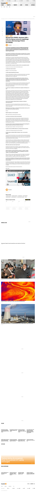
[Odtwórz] (18, 28)
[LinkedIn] (31, 483)
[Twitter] (29, 483)
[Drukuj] (2, 31)
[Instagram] (34, 483)
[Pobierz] (2, 33)
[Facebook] (28, 483)
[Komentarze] (2, 29)
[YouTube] (32, 483)
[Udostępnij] (2, 35)
